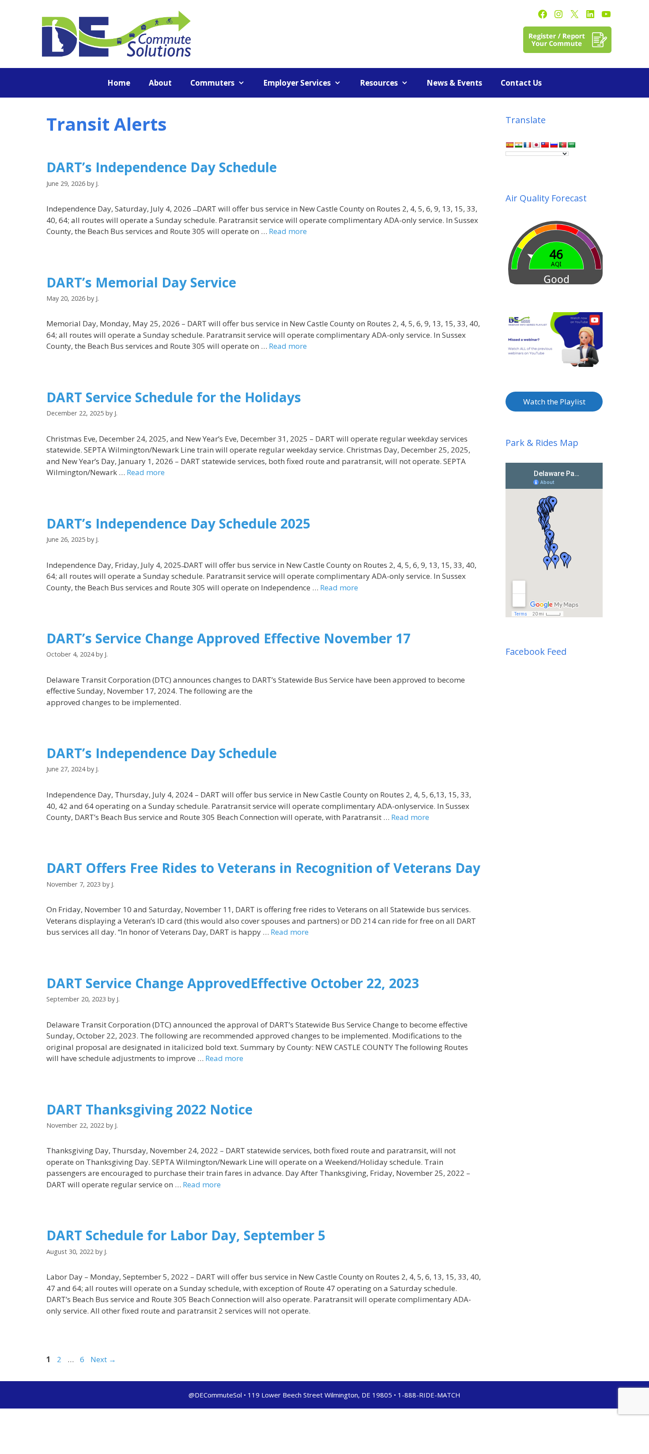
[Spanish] (509, 144)
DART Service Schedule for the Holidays (173, 397)
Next (103, 1359)
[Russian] (554, 144)
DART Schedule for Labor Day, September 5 (185, 1235)
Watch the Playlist (554, 402)
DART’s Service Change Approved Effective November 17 (228, 638)
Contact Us (521, 83)
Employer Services (297, 83)
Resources (379, 83)
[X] (574, 14)
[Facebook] (542, 14)
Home (118, 83)
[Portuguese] (562, 144)
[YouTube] (606, 14)
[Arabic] (571, 144)
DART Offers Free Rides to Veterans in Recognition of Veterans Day (263, 868)
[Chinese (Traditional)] (545, 144)
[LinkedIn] (590, 14)
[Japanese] (536, 144)
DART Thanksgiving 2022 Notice (149, 1109)
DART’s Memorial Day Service (141, 282)
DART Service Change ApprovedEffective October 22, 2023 (232, 983)
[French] (527, 144)
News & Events (454, 83)
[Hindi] (518, 144)
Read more (288, 231)
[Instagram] (558, 14)
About (160, 83)
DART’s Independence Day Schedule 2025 (178, 523)
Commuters (212, 83)
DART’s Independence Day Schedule (161, 167)
